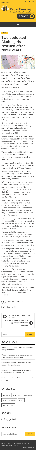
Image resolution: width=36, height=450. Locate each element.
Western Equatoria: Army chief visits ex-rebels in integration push (16, 363)
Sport (21, 400)
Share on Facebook (14, 302)
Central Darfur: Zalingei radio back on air (19, 316)
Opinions (12, 400)
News (4, 32)
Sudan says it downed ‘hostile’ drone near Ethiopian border (17, 348)
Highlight (6, 395)
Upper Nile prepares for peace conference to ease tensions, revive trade (17, 356)
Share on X (11, 307)
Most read (28, 395)
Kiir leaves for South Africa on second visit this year (17, 379)
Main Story (17, 395)
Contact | (25, 447)
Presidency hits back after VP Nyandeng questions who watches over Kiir (16, 371)
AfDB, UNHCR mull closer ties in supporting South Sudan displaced (16, 323)
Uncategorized (8, 405)
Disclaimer (31, 447)
